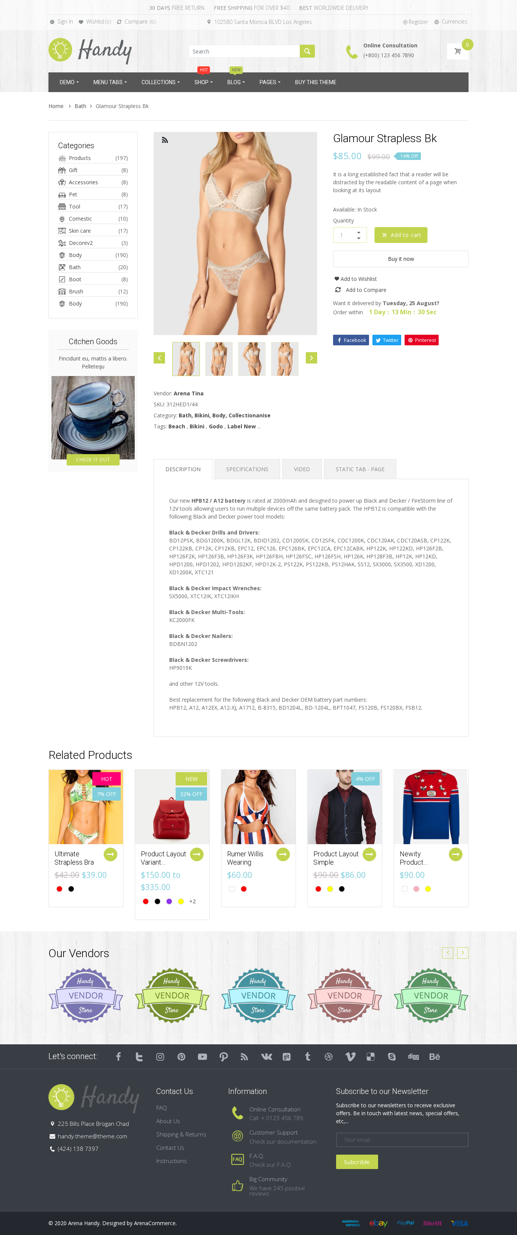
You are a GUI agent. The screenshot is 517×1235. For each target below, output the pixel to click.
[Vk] (265, 1056)
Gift (73, 170)
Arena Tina (189, 393)
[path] (223, 1056)
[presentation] (447, 953)
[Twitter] (139, 1056)
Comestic (80, 218)
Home (56, 106)
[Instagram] (160, 1056)
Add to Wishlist (359, 278)
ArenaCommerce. (155, 1223)
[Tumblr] (307, 1056)
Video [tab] (302, 469)
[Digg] (412, 1056)
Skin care (80, 230)
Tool (74, 206)
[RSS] (244, 1056)
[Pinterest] (181, 1056)
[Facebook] (118, 1056)
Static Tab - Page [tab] (360, 469)
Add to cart (406, 234)
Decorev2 (81, 242)
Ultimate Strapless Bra (74, 858)
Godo (216, 426)
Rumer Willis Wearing (245, 858)
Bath (80, 106)
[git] (286, 1056)
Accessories (83, 182)
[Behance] (434, 1056)
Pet (73, 194)
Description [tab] (183, 469)
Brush (76, 291)
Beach (176, 426)
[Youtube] (202, 1056)
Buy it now (401, 258)
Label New (241, 426)
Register (418, 21)
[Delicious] (370, 1056)
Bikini (197, 426)
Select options (110, 854)
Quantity (343, 220)
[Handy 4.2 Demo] (90, 50)
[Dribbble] (328, 1056)
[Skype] (392, 1056)
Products (80, 157)
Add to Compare (366, 289)
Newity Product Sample (412, 862)
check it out (93, 459)
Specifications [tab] (247, 469)
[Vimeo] (350, 1056)
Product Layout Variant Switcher (163, 862)
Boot (75, 279)
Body (75, 255)
